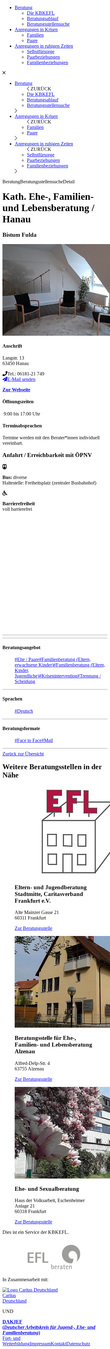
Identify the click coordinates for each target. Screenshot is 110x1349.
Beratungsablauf (42, 18)
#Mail (47, 740)
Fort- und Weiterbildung (16, 1341)
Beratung (23, 7)
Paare (32, 40)
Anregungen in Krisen (36, 29)
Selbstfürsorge (40, 51)
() (48, 1327)
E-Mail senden (21, 379)
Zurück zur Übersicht (23, 753)
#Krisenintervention (58, 675)
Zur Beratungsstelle (33, 928)
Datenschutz (78, 1343)
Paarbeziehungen (43, 57)
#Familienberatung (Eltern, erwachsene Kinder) (53, 662)
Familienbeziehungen (47, 62)
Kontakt (58, 1343)
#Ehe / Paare (27, 659)
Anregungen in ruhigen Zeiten (44, 46)
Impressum (40, 1343)
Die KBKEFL (41, 13)
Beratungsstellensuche (48, 24)
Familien (35, 35)
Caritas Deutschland (14, 1298)
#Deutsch (24, 711)
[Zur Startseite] (41, 1269)
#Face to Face (28, 740)
